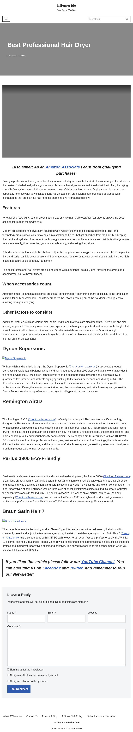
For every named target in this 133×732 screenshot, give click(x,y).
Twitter (76, 568)
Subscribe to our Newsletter (101, 716)
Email (52, 612)
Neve (53, 728)
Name (11, 612)
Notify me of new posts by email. (28, 681)
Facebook (51, 568)
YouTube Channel (98, 561)
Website (92, 612)
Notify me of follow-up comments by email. (34, 675)
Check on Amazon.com (83, 366)
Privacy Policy (49, 716)
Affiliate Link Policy (72, 716)
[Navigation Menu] (6, 19)
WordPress (76, 728)
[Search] (127, 19)
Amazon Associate (63, 167)
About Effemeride (12, 716)
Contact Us (32, 716)
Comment (13, 626)
